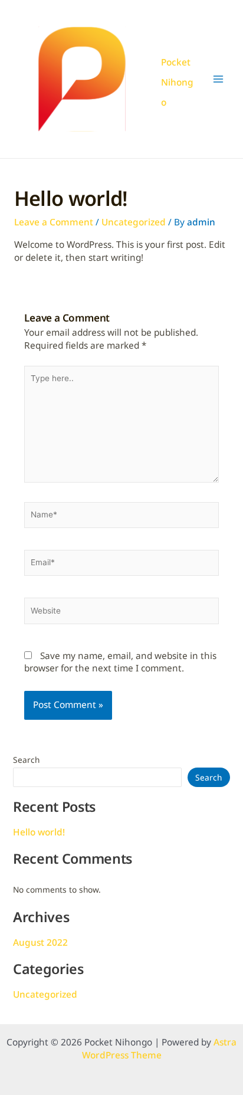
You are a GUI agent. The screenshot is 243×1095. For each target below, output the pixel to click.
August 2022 (40, 942)
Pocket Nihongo (177, 82)
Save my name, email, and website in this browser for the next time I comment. (120, 662)
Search (26, 759)
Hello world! (39, 832)
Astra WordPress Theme (159, 1048)
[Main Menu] (218, 79)
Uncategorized (133, 222)
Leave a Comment (53, 222)
